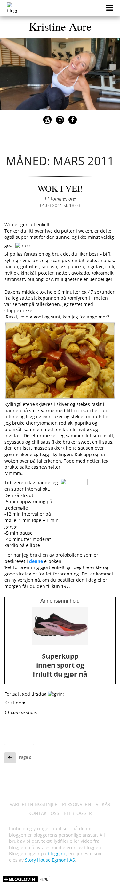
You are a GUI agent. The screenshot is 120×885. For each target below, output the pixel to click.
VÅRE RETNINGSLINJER (34, 804)
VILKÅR (103, 804)
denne (36, 561)
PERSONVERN (76, 804)
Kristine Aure (60, 26)
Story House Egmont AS (50, 860)
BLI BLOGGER (78, 813)
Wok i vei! (60, 188)
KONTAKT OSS (43, 813)
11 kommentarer (60, 199)
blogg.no (57, 853)
